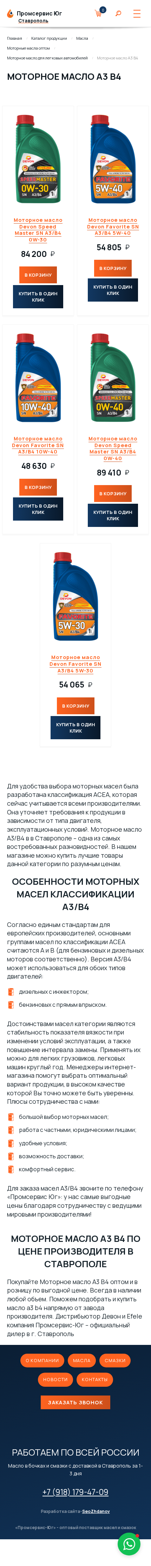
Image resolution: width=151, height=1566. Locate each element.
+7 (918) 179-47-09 (75, 1492)
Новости (55, 1379)
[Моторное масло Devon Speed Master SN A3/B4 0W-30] (38, 159)
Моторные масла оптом (28, 48)
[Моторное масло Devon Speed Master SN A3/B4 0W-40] (113, 377)
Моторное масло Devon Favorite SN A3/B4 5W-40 (113, 226)
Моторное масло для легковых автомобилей (47, 57)
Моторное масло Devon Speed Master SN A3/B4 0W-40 (112, 448)
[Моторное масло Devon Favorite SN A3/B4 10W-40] (38, 377)
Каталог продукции (49, 38)
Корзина (101, 13)
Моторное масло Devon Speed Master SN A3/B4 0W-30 (38, 230)
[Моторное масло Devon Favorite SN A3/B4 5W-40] (113, 159)
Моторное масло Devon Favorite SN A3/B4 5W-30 (75, 664)
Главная (14, 38)
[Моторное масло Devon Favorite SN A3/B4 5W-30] (75, 596)
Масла (82, 38)
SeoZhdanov (96, 1511)
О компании (42, 1360)
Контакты (95, 1379)
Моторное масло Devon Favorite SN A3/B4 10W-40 (38, 445)
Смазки (115, 1360)
